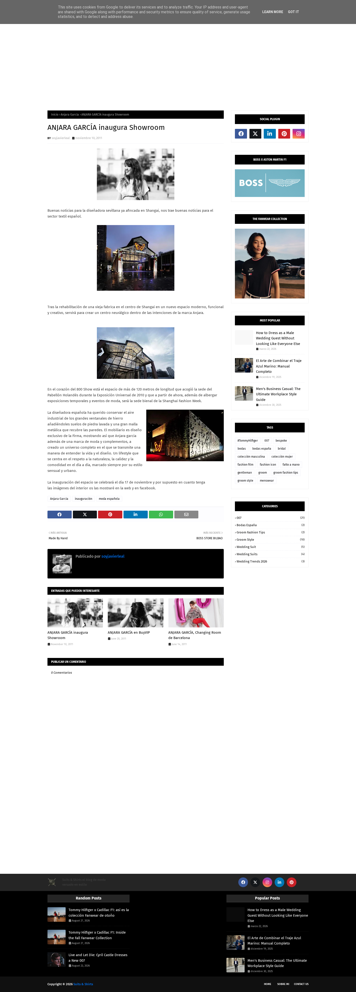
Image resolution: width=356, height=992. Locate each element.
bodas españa (261, 448)
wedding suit (271, 547)
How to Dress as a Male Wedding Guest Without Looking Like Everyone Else (278, 338)
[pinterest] (284, 134)
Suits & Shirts (83, 984)
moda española (109, 498)
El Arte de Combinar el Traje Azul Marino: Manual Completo (279, 366)
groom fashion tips (285, 472)
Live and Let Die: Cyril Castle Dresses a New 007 (98, 958)
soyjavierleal (61, 138)
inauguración (83, 498)
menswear (267, 480)
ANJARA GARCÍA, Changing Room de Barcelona (194, 635)
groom (262, 472)
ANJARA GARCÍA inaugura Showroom (67, 635)
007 (266, 440)
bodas (242, 448)
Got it (293, 12)
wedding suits (271, 554)
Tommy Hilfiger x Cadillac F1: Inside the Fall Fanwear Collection (97, 935)
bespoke (281, 440)
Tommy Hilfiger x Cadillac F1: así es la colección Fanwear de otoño (99, 913)
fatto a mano (291, 464)
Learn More (272, 12)
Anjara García (70, 114)
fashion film (245, 464)
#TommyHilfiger (248, 440)
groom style (245, 480)
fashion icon (268, 464)
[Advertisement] (178, 67)
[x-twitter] (255, 134)
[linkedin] (270, 134)
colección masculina (251, 456)
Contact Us (301, 984)
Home (267, 984)
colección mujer (282, 456)
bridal (282, 448)
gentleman (245, 472)
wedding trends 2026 (271, 561)
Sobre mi (283, 984)
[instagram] (299, 134)
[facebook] (241, 134)
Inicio (54, 114)
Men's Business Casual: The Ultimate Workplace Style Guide (278, 394)
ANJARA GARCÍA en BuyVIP (129, 632)
